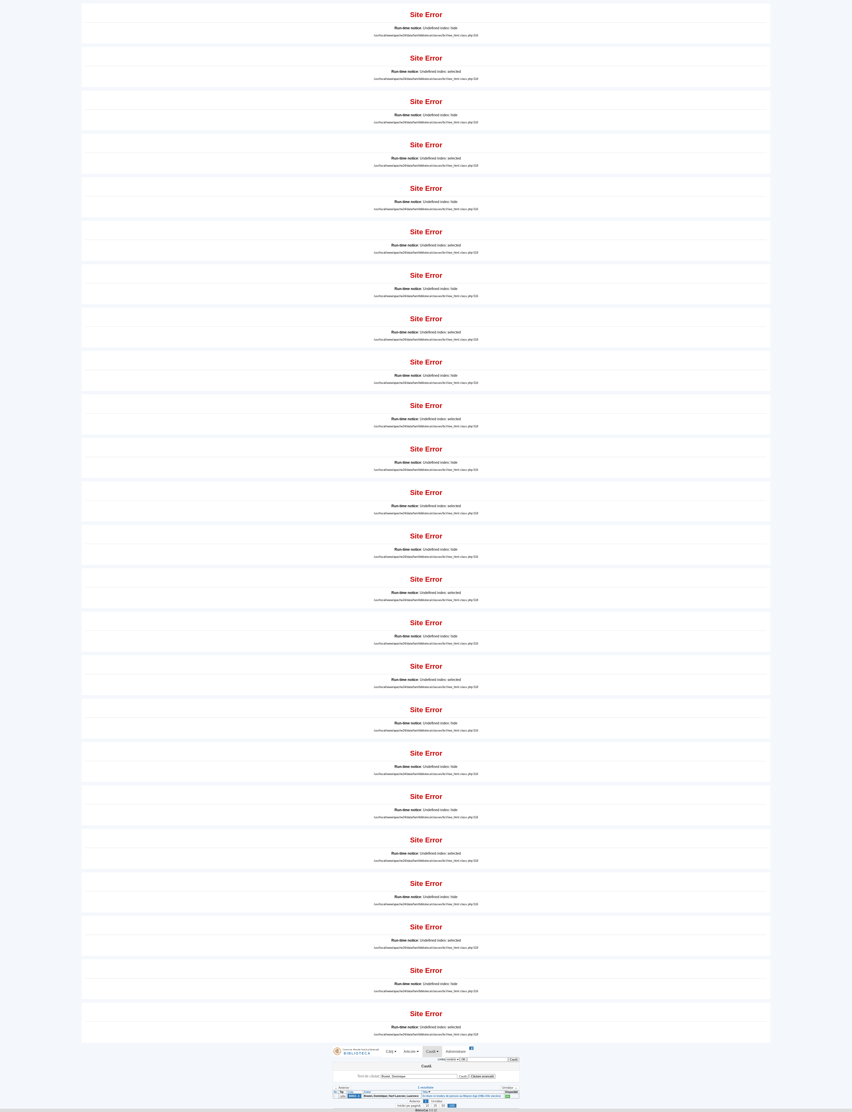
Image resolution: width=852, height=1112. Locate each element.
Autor (367, 1092)
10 (427, 1105)
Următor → (509, 1087)
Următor (437, 1101)
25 (435, 1105)
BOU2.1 (354, 1096)
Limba (441, 1059)
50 (443, 1105)
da (507, 1096)
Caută (431, 1051)
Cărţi (390, 1051)
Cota (350, 1092)
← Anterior (342, 1087)
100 (452, 1105)
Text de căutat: (369, 1076)
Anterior (414, 1101)
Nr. (335, 1092)
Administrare (456, 1051)
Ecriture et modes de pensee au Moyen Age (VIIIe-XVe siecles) (461, 1096)
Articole (410, 1051)
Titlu (425, 1092)
